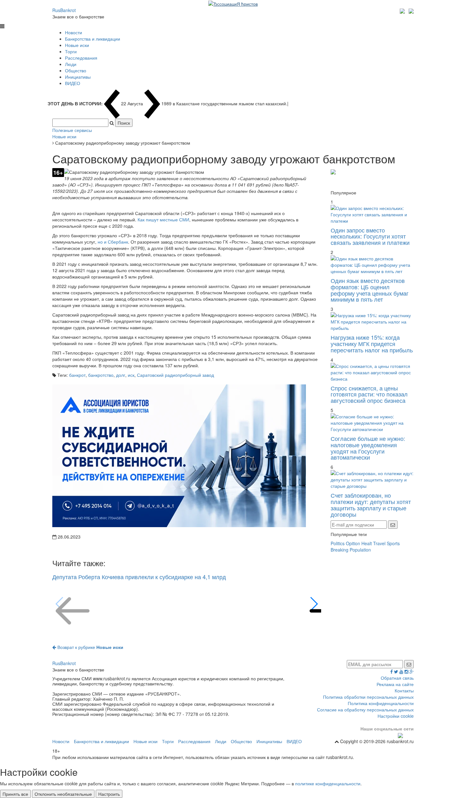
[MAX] (403, 10)
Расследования (81, 58)
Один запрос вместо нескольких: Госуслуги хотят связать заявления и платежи (370, 236)
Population (360, 549)
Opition (353, 543)
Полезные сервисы (72, 130)
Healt (366, 543)
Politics (338, 543)
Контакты (404, 690)
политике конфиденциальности (327, 783)
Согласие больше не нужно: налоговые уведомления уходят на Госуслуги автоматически (368, 447)
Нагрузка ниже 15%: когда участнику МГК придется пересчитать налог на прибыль (372, 343)
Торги (71, 51)
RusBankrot (64, 10)
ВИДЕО (72, 83)
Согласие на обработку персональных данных (365, 709)
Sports (393, 543)
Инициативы (78, 77)
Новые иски (77, 45)
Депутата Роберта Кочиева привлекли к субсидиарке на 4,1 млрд (139, 576)
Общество (75, 70)
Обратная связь (397, 678)
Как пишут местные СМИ (163, 219)
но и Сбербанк (113, 242)
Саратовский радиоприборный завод (175, 375)
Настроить (109, 794)
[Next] (313, 604)
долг (120, 375)
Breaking (339, 549)
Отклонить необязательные (63, 794)
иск (131, 375)
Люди (70, 64)
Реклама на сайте (395, 684)
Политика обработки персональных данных (368, 697)
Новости (73, 32)
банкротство (100, 375)
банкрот (77, 375)
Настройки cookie (396, 716)
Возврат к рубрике (89, 647)
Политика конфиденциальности (381, 703)
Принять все (15, 794)
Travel (379, 543)
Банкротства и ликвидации (92, 39)
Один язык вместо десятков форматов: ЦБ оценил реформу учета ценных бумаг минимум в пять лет (370, 289)
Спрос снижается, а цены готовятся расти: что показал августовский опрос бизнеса (369, 394)
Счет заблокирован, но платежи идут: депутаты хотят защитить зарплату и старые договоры (371, 504)
